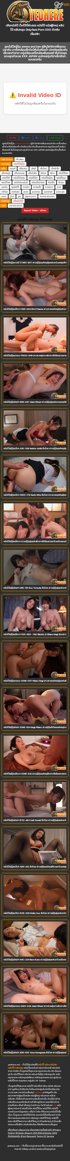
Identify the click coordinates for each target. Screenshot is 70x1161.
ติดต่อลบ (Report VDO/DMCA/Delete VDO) (36, 1133)
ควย (59, 187)
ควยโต (26, 187)
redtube (16, 191)
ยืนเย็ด (51, 182)
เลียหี (33, 168)
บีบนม (61, 182)
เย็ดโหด (43, 168)
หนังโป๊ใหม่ (63, 173)
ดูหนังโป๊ (15, 187)
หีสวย (43, 173)
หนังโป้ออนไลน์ (21, 182)
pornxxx (36, 191)
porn (4, 196)
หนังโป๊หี (6, 177)
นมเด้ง (5, 187)
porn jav (60, 191)
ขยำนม (5, 191)
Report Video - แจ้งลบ (35, 210)
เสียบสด (23, 168)
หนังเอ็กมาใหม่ (38, 182)
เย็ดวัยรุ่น (6, 173)
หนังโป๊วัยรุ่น (19, 177)
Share (27, 137)
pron (26, 191)
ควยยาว (49, 187)
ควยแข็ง (37, 187)
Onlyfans (38, 1092)
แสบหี (12, 168)
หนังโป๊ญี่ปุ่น (19, 164)
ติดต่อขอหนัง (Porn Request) (22, 1136)
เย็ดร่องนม (19, 173)
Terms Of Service (45, 1136)
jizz (12, 196)
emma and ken (22, 143)
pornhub (48, 191)
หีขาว (52, 173)
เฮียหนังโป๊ (18, 201)
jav (19, 196)
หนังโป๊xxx (61, 177)
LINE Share (55, 137)
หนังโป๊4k (6, 182)
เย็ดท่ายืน (32, 173)
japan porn (30, 196)
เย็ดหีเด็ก (55, 168)
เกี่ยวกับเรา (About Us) (18, 1129)
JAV (55, 1105)
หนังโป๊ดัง (33, 177)
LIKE (13, 137)
